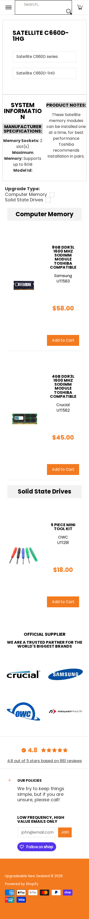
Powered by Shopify (22, 884)
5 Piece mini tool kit (63, 527)
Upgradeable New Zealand (27, 876)
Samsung (63, 276)
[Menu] (8, 7)
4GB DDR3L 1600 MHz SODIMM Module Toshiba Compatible (63, 386)
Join (65, 832)
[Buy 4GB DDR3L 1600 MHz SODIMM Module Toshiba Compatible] (23, 416)
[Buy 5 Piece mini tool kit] (23, 556)
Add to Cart (63, 340)
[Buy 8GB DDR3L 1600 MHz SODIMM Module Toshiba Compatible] (23, 286)
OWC (63, 537)
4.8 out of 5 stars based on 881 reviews (44, 761)
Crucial (63, 405)
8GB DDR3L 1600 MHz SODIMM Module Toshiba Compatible (63, 257)
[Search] (69, 11)
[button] (80, 7)
